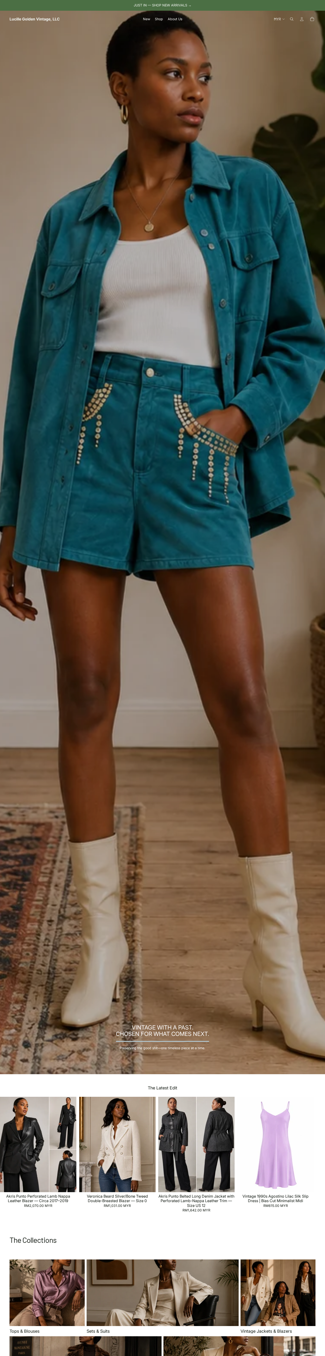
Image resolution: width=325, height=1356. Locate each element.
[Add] (69, 1185)
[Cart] (312, 19)
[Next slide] (310, 1155)
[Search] (291, 19)
